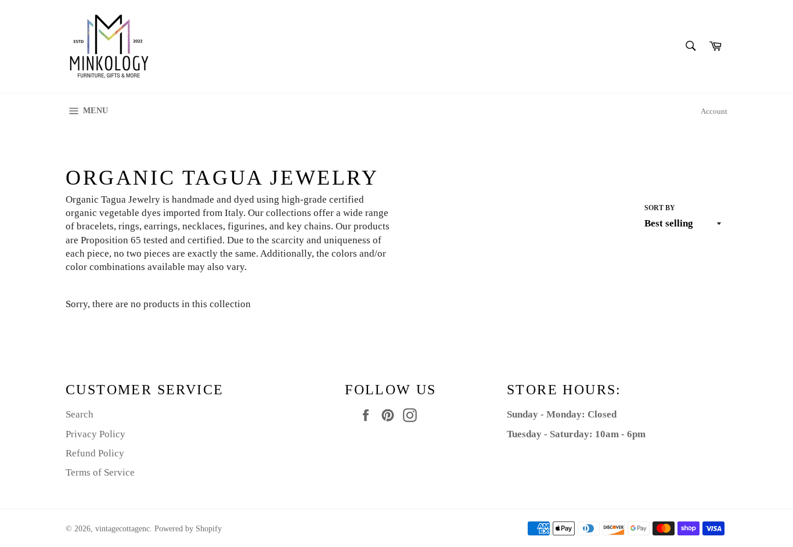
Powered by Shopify (188, 528)
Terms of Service (100, 472)
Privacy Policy (95, 434)
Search (79, 414)
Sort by (659, 208)
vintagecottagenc (122, 528)
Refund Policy (95, 453)
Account (714, 111)
